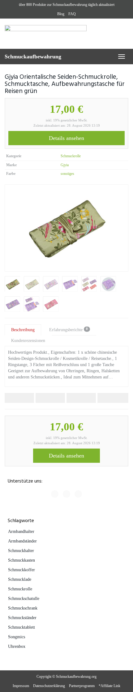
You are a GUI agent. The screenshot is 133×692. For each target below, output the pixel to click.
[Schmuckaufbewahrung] (66, 33)
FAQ (72, 14)
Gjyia (65, 165)
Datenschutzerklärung (49, 686)
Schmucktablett (21, 627)
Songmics (16, 637)
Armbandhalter (21, 531)
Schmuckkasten (21, 560)
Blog (60, 14)
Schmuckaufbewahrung (33, 56)
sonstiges (67, 173)
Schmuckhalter (21, 550)
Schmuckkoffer (21, 570)
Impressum (21, 686)
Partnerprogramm (82, 686)
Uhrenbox (16, 646)
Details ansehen (66, 138)
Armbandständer (22, 541)
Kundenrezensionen (28, 340)
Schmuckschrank (22, 608)
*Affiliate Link (109, 686)
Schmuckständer (22, 617)
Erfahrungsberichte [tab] (68, 329)
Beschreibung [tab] (23, 329)
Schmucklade (19, 579)
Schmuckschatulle (23, 598)
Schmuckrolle (71, 156)
